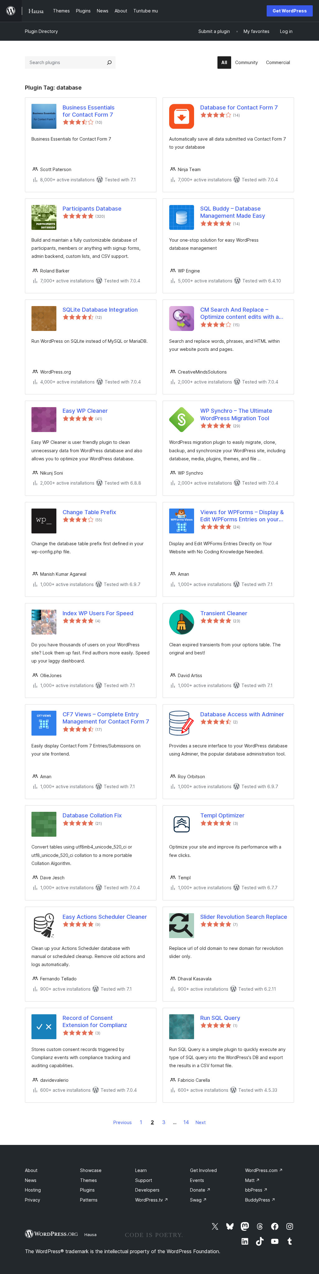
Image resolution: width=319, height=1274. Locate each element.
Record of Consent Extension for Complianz (95, 1021)
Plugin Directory (41, 31)
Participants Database (92, 208)
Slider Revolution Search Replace (243, 917)
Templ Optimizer (222, 815)
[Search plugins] (109, 62)
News (30, 1180)
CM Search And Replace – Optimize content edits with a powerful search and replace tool (239, 313)
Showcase (91, 1170)
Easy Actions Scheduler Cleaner (105, 917)
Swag (198, 1199)
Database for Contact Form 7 (239, 107)
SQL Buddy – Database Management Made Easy (232, 212)
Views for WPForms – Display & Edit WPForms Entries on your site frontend (242, 516)
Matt (252, 1180)
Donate (200, 1190)
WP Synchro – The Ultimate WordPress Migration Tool (236, 414)
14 (186, 1122)
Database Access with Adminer (242, 714)
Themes (88, 1180)
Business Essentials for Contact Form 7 (89, 111)
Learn (141, 1170)
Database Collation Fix (92, 815)
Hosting (33, 1190)
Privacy (32, 1199)
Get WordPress (290, 10)
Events (197, 1180)
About (31, 1170)
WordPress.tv (151, 1199)
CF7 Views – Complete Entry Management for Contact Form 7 (106, 718)
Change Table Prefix (89, 512)
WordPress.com (264, 1170)
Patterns (89, 1199)
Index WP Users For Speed (98, 613)
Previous (122, 1122)
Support (143, 1180)
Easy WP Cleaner (85, 410)
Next (201, 1122)
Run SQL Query (220, 1018)
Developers (147, 1190)
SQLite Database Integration (100, 309)
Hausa (90, 1234)
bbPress (256, 1190)
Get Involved (203, 1170)
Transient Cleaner (223, 613)
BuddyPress (260, 1199)
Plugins (87, 1190)
